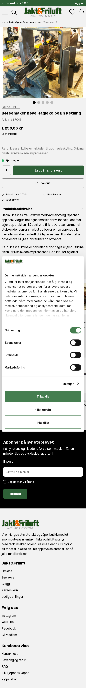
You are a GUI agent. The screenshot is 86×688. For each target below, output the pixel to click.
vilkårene (28, 482)
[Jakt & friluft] (43, 12)
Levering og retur (14, 660)
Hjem (4, 22)
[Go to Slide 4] (47, 102)
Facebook (9, 628)
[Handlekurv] (81, 12)
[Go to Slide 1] (34, 102)
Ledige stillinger (12, 597)
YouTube (8, 622)
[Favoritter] (72, 12)
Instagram (9, 616)
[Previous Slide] (3, 62)
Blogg (6, 584)
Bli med (15, 494)
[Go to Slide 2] (38, 102)
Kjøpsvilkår (9, 679)
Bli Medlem (9, 635)
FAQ (5, 666)
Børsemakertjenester (32, 22)
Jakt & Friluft (11, 107)
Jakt (11, 22)
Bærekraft (9, 577)
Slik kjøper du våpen (15, 673)
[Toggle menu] (5, 12)
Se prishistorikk (10, 133)
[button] (43, 62)
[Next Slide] (82, 62)
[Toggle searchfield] (14, 12)
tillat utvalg (43, 409)
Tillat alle (43, 396)
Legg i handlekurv (48, 170)
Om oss (7, 571)
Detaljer (68, 383)
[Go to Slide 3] (43, 102)
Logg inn (79, 3)
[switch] (75, 342)
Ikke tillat (43, 422)
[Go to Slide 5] (51, 102)
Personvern (10, 590)
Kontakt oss (10, 654)
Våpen (18, 22)
